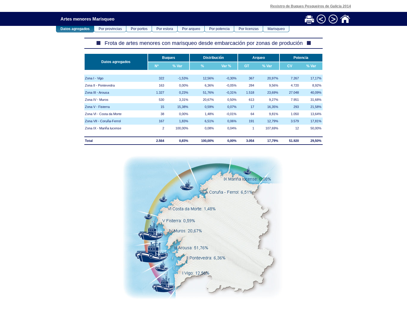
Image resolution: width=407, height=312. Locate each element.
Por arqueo (191, 29)
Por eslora (164, 29)
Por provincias (110, 29)
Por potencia (219, 29)
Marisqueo (276, 29)
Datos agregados (75, 29)
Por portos (139, 29)
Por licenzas (249, 29)
